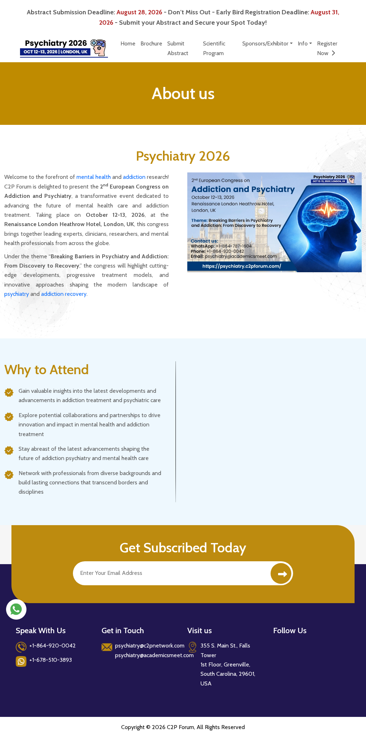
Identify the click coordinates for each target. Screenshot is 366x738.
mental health (93, 176)
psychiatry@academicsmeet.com (154, 655)
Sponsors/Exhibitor (265, 43)
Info (303, 43)
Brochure (151, 43)
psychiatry (16, 293)
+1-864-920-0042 (52, 645)
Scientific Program (214, 48)
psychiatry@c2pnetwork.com (149, 645)
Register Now (327, 48)
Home (127, 43)
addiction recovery (63, 293)
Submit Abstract (177, 48)
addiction (134, 176)
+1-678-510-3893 (50, 659)
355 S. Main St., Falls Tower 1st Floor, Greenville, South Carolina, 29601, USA (228, 664)
